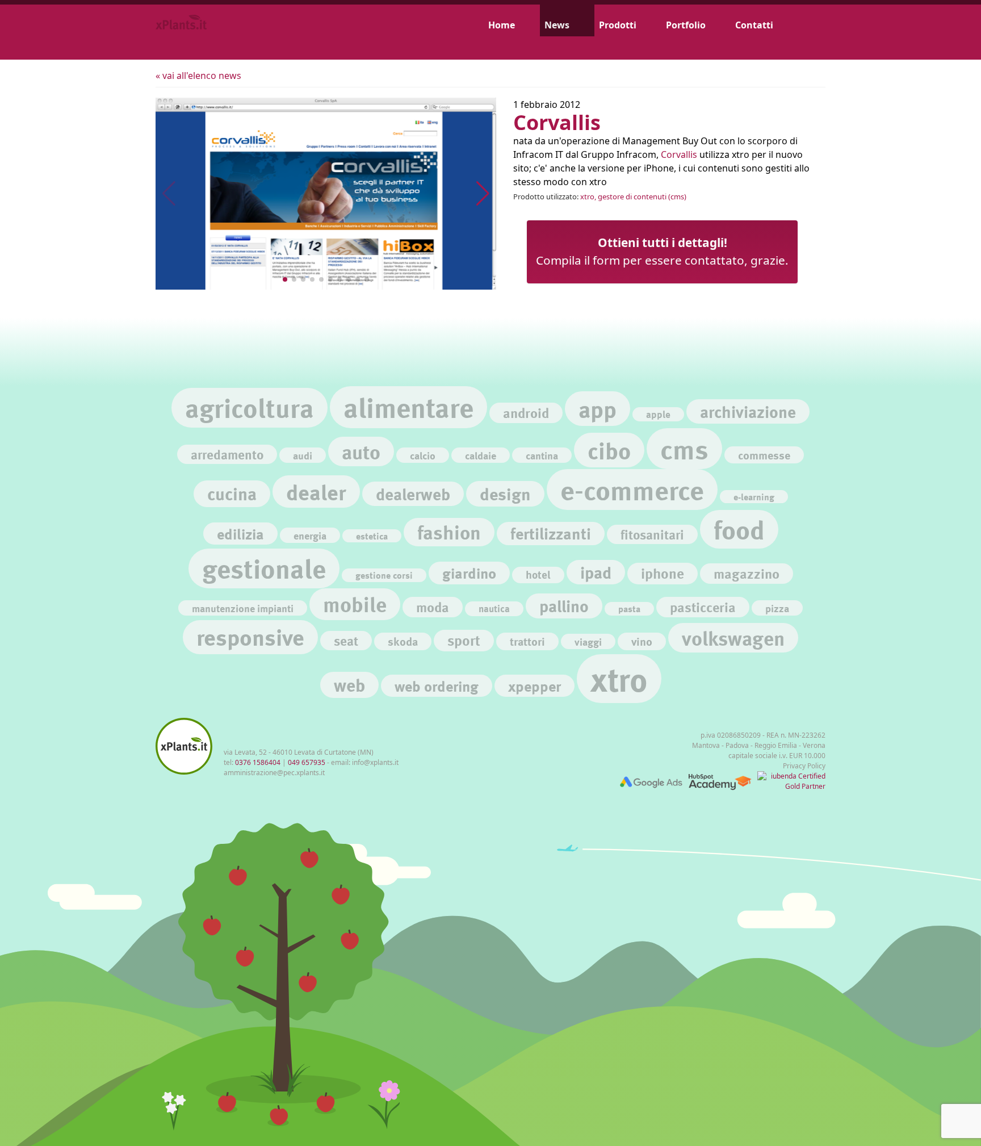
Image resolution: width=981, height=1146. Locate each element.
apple (658, 414)
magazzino (746, 573)
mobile (355, 604)
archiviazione (748, 411)
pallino (564, 605)
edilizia (240, 533)
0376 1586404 (257, 762)
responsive (250, 637)
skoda (403, 641)
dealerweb (413, 494)
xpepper (534, 686)
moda (432, 607)
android (526, 413)
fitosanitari (652, 534)
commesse (764, 454)
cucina (232, 493)
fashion (449, 532)
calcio (422, 455)
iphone (662, 573)
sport (463, 640)
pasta (629, 608)
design (505, 493)
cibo (609, 450)
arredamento (227, 454)
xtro (619, 678)
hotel (538, 575)
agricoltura (249, 407)
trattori (527, 641)
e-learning (753, 496)
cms (684, 448)
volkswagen (733, 638)
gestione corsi (384, 575)
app (597, 408)
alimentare (408, 407)
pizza (777, 608)
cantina (542, 455)
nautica (494, 608)
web (349, 685)
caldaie (480, 455)
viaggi (588, 641)
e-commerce (632, 489)
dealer (316, 491)
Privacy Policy (804, 766)
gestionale (264, 568)
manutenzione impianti (243, 608)
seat (346, 640)
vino (641, 641)
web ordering (437, 686)
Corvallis (679, 154)
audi (302, 455)
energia (310, 535)
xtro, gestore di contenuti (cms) (633, 196)
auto (361, 451)
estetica (372, 535)
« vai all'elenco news (198, 75)
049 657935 (306, 762)
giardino (469, 573)
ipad (595, 572)
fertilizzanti (550, 533)
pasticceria (703, 607)
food (739, 529)
